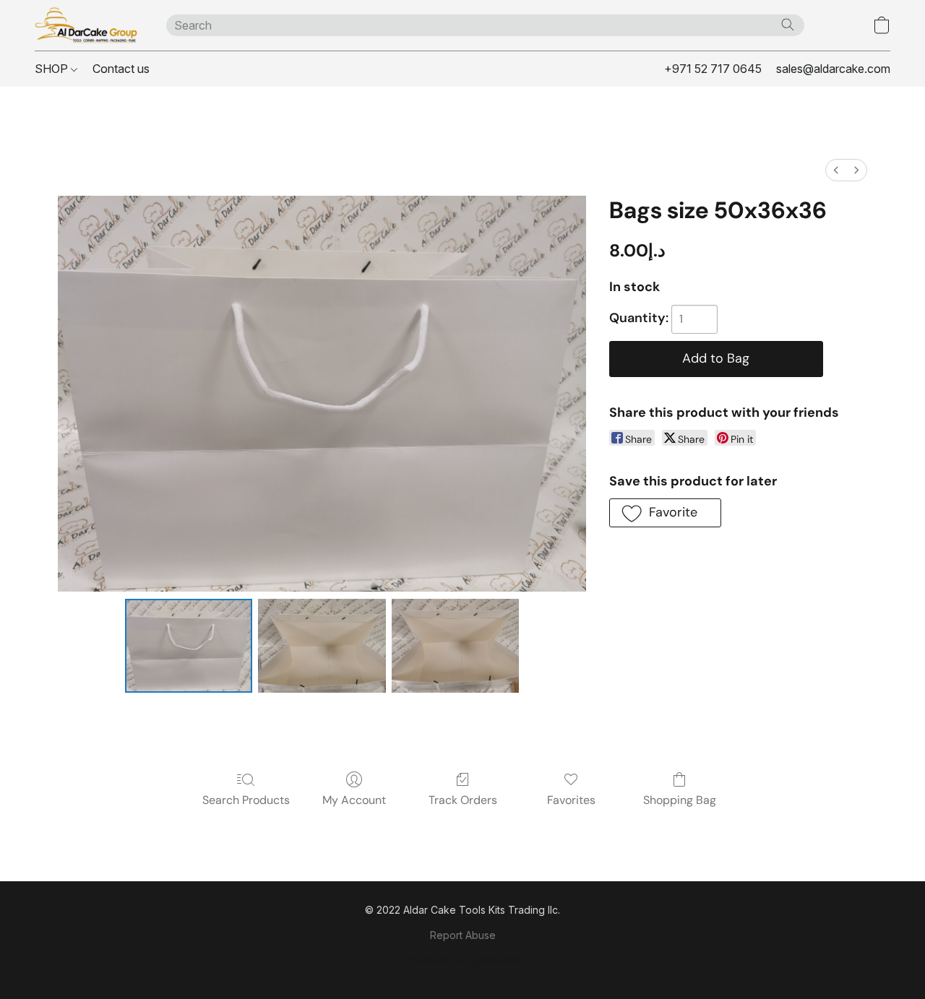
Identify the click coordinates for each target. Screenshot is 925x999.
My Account (354, 800)
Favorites (571, 800)
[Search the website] (788, 24)
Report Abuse (463, 935)
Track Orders (463, 800)
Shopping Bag (679, 800)
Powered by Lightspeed (462, 960)
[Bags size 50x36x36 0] (189, 646)
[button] (86, 25)
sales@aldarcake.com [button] (833, 68)
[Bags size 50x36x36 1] (322, 646)
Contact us (121, 68)
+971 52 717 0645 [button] (713, 68)
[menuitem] (836, 170)
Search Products (246, 800)
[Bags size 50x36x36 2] (456, 646)
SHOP (53, 68)
